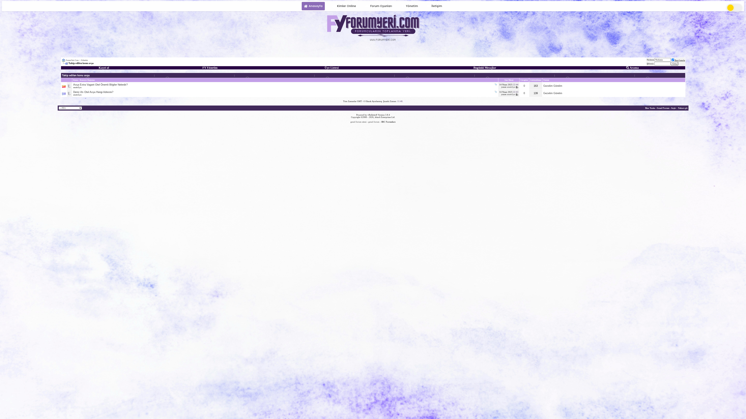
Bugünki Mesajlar (484, 67)
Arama (634, 67)
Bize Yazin (650, 108)
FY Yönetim (210, 67)
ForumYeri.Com (72, 60)
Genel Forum (663, 108)
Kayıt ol (104, 67)
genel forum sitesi (358, 122)
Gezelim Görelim (552, 85)
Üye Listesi (332, 67)
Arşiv (673, 108)
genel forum (373, 122)
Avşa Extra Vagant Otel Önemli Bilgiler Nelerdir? (100, 84)
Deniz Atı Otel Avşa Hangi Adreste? (93, 92)
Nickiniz (650, 60)
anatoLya (77, 87)
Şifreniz (650, 63)
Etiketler (84, 60)
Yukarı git (683, 108)
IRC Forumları (388, 122)
